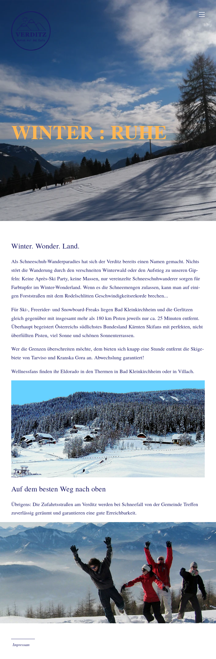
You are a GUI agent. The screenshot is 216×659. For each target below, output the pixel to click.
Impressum (21, 644)
